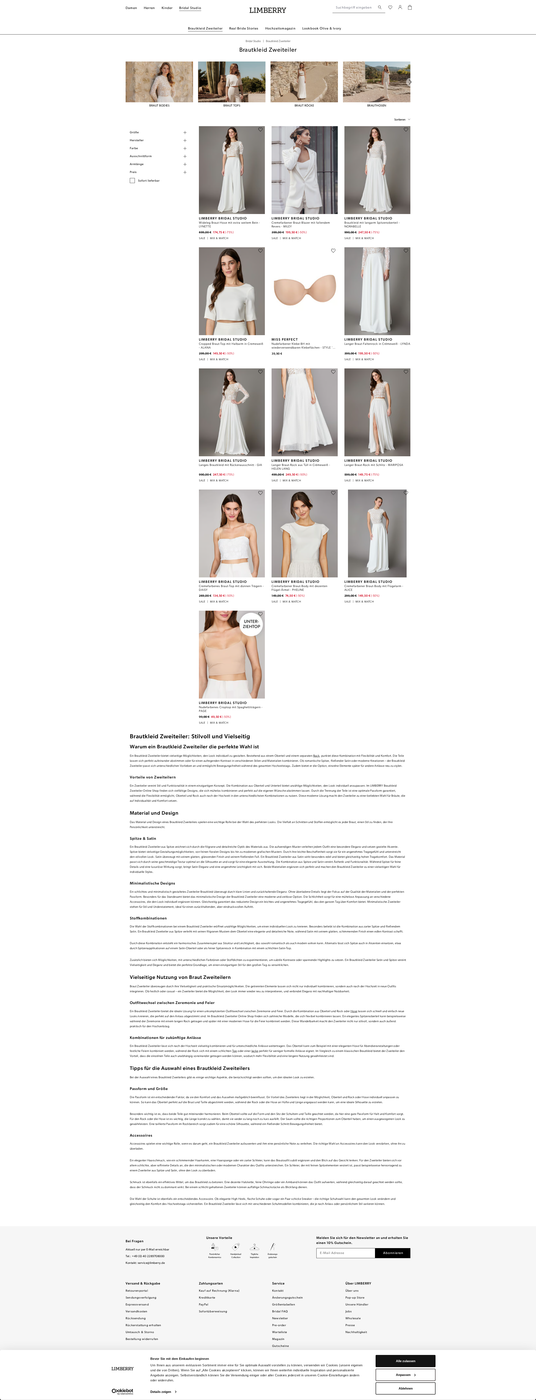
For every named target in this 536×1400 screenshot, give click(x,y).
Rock (316, 756)
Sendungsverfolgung (141, 1297)
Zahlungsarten (211, 1283)
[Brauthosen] (376, 82)
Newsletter (280, 1318)
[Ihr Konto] (400, 8)
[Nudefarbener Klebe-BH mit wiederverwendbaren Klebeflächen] (305, 291)
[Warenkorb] (410, 8)
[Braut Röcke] (304, 82)
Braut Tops (231, 105)
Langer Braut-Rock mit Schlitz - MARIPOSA (373, 465)
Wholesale (353, 1318)
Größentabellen (283, 1304)
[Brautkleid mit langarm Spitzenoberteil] (377, 170)
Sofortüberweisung (213, 1311)
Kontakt (277, 1290)
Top (234, 1051)
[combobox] (354, 7)
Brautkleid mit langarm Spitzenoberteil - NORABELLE (372, 224)
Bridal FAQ (280, 1311)
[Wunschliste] (390, 8)
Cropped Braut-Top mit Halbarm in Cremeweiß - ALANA (231, 345)
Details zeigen (160, 1392)
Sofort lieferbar (149, 180)
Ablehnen (406, 1388)
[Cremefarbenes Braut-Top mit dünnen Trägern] (232, 533)
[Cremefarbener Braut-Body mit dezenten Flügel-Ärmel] (305, 533)
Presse (350, 1325)
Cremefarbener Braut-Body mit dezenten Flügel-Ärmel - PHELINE (299, 588)
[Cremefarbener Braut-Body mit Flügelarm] (377, 533)
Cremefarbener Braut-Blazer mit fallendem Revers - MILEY (301, 224)
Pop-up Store (355, 1297)
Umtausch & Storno (140, 1332)
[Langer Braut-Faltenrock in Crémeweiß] (377, 291)
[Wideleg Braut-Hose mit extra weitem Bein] (232, 170)
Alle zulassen (405, 1361)
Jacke (254, 1051)
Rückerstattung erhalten (143, 1325)
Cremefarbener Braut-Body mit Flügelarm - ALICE (373, 588)
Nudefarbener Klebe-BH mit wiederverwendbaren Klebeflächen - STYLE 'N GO (303, 346)
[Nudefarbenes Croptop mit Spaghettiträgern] (232, 655)
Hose (353, 1011)
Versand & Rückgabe (143, 1283)
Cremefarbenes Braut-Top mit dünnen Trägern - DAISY (231, 588)
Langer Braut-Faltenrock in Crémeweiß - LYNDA (377, 344)
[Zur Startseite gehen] (268, 8)
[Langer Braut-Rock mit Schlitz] (377, 412)
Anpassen (403, 1374)
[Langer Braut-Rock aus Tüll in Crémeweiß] (305, 412)
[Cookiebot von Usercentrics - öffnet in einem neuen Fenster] (122, 1392)
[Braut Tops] (231, 82)
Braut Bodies (159, 105)
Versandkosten (137, 1311)
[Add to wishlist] (260, 130)
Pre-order (279, 1325)
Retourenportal (137, 1290)
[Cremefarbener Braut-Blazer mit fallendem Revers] (305, 170)
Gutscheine (280, 1346)
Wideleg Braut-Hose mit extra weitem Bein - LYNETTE (229, 224)
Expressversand (137, 1304)
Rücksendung (136, 1318)
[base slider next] (410, 82)
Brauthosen (376, 105)
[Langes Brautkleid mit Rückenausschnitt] (232, 412)
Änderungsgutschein (287, 1297)
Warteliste (279, 1332)
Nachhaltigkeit (356, 1332)
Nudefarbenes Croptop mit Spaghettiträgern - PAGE (231, 709)
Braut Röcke (304, 105)
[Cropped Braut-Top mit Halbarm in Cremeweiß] (232, 291)
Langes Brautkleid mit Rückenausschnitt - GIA (230, 465)
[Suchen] (380, 7)
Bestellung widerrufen (142, 1339)
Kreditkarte (207, 1297)
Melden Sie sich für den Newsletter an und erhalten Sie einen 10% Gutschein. (362, 1240)
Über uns (352, 1290)
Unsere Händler (356, 1304)
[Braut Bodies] (159, 82)
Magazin (278, 1339)
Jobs (348, 1311)
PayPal (203, 1304)
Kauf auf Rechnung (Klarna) (219, 1290)
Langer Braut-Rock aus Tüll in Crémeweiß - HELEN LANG (301, 467)
